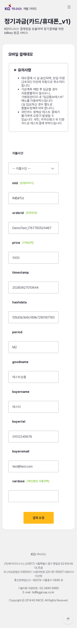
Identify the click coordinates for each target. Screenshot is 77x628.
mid (23, 183)
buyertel (18, 421)
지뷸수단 (17, 153)
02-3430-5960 (49, 588)
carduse (30, 481)
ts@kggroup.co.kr (43, 592)
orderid (24, 213)
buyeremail (20, 451)
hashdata (19, 302)
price (23, 243)
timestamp (20, 272)
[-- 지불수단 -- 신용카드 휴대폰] (33, 168)
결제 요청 (38, 518)
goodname (20, 362)
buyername (20, 392)
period (17, 332)
